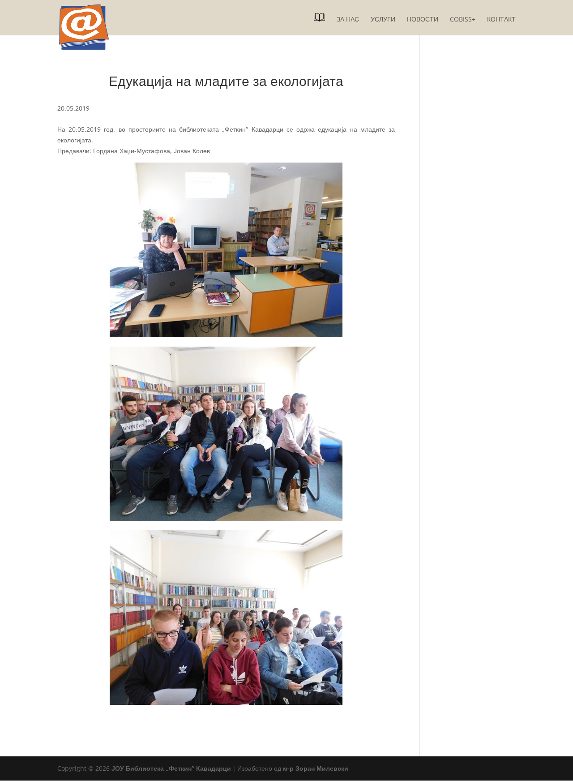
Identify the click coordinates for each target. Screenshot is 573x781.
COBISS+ (462, 19)
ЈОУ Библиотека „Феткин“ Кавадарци (171, 768)
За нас (348, 19)
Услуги (383, 19)
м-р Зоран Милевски (315, 768)
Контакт (501, 19)
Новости (422, 19)
